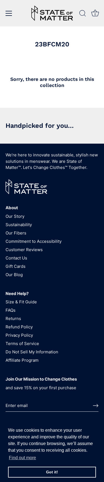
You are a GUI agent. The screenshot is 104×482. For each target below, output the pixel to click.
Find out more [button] (22, 457)
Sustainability (19, 224)
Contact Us (16, 258)
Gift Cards (16, 266)
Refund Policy (19, 326)
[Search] (83, 14)
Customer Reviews (24, 249)
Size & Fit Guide (21, 301)
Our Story (15, 216)
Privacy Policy (19, 335)
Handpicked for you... (40, 125)
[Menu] (9, 13)
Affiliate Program (22, 360)
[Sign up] (95, 405)
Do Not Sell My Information (32, 351)
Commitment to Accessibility (34, 241)
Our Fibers (16, 233)
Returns (13, 318)
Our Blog (14, 274)
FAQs (11, 310)
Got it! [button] (52, 472)
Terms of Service (22, 343)
